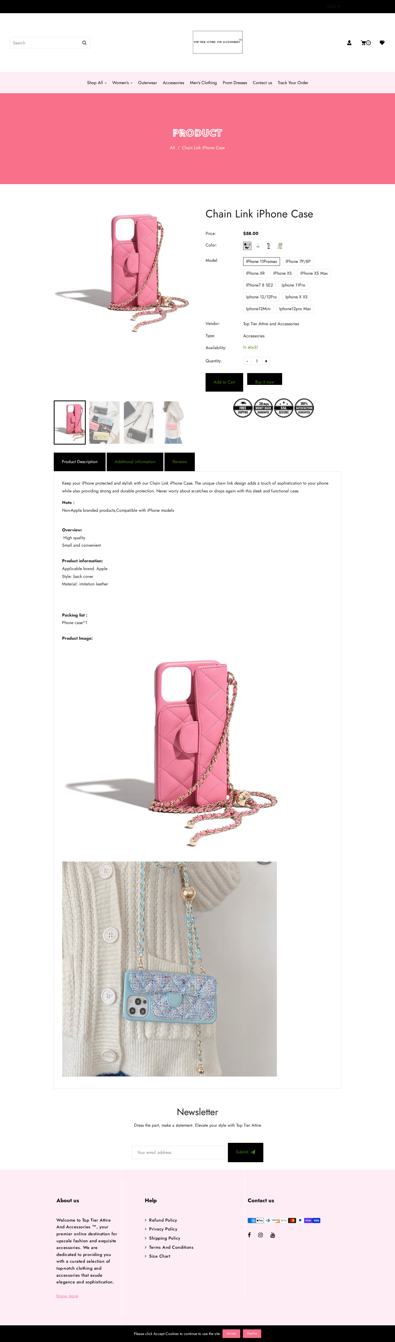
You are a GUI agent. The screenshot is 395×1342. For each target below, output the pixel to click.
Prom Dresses (235, 83)
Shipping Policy (165, 1238)
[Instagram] (264, 1235)
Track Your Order (293, 83)
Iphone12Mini (258, 309)
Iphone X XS (296, 297)
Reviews (180, 462)
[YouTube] (276, 1235)
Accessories (173, 83)
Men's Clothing (203, 83)
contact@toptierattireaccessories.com (88, 6)
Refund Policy (163, 1220)
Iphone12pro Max (295, 309)
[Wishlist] (380, 43)
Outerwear (147, 83)
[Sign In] (351, 43)
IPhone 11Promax (261, 261)
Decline (252, 1333)
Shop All (95, 83)
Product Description (80, 462)
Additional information (135, 462)
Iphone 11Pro (293, 285)
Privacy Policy (163, 1229)
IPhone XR (255, 273)
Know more (67, 1296)
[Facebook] (253, 1235)
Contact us (262, 83)
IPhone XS (282, 273)
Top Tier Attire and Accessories (271, 324)
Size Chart (159, 1256)
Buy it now (264, 382)
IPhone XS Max (314, 273)
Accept (231, 1333)
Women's (121, 83)
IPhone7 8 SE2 (259, 285)
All (172, 148)
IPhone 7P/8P (298, 261)
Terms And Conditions (171, 1247)
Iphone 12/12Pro (261, 297)
